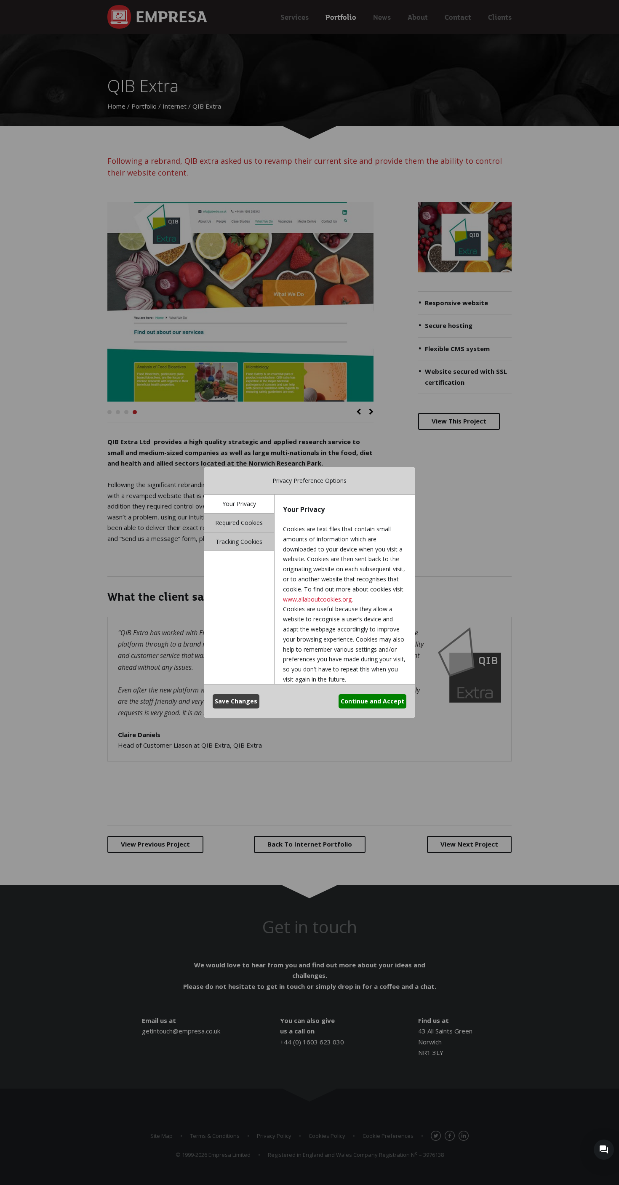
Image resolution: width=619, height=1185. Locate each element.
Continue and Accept (372, 701)
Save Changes (236, 701)
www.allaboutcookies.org (317, 599)
